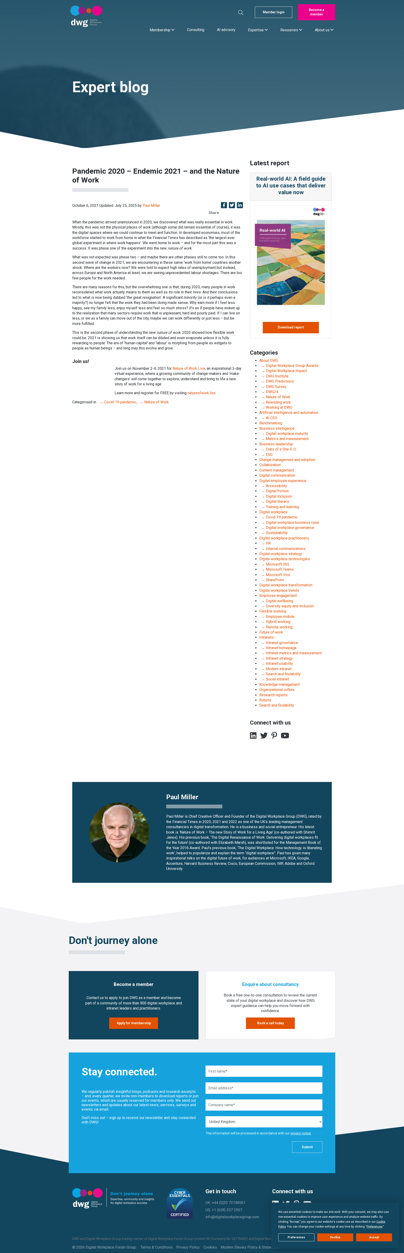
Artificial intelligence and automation (288, 412)
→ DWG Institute (274, 376)
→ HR (265, 543)
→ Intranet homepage (277, 648)
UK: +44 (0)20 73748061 (225, 1202)
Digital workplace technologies (284, 559)
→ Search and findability (280, 674)
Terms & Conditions (157, 1247)
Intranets (266, 637)
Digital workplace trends (279, 590)
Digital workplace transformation (285, 585)
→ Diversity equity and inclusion (286, 606)
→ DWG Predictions (276, 381)
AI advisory (226, 30)
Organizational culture (277, 689)
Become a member (316, 12)
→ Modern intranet (275, 669)
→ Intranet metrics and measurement (290, 653)
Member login (274, 12)
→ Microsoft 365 (274, 564)
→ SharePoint (271, 580)
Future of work (271, 632)
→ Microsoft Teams (276, 569)
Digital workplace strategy (280, 554)
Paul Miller (151, 205)
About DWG (268, 360)
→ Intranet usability (276, 663)
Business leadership (276, 444)
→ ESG (266, 454)
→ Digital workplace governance (286, 527)
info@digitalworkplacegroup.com (232, 1217)
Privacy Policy (188, 1247)
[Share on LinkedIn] (240, 205)
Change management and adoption (287, 460)
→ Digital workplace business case (289, 522)
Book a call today (270, 1023)
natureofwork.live (202, 393)
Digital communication (277, 475)
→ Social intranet (274, 679)
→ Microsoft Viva (274, 575)
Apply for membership (134, 1023)
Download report (291, 327)
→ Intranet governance (278, 643)
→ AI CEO (268, 418)
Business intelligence (277, 428)
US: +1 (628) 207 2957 (224, 1210)
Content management (276, 470)
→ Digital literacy (274, 501)
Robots (265, 700)
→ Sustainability (273, 533)
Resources (289, 30)
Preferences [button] (374, 1226)
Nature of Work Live (189, 368)
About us (322, 30)
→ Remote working (275, 627)
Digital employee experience (282, 481)
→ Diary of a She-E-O (277, 449)
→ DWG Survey (272, 386)
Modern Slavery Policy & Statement (250, 1247)
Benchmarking (270, 423)
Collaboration (270, 465)
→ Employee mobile (276, 616)
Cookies (210, 1247)
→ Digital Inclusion (275, 496)
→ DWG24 (268, 392)
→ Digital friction (274, 491)
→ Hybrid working (274, 621)
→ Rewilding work (275, 402)
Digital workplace (273, 512)
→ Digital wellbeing (276, 601)
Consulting (195, 30)
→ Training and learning (279, 507)
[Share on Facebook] (224, 205)
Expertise (256, 30)
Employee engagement (278, 595)
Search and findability (276, 705)
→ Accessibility (273, 486)
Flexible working (272, 611)
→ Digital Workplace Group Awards (288, 365)
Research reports (273, 695)
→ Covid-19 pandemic (117, 402)
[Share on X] (232, 205)
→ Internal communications (282, 548)
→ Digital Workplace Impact (283, 371)
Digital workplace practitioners (284, 538)
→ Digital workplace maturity (283, 433)
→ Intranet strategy (276, 658)
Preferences (296, 1237)
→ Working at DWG (275, 407)
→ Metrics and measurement (284, 438)
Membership (160, 30)
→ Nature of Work (153, 402)
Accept (374, 1237)
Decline (335, 1237)
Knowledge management (279, 684)
